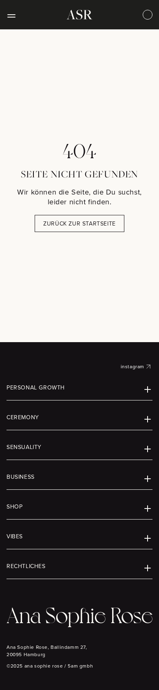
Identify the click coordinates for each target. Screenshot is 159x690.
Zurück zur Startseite (79, 223)
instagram (132, 366)
